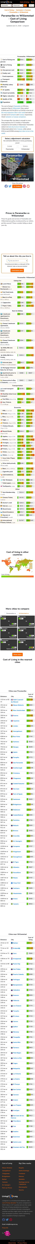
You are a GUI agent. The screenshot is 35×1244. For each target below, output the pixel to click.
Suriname (19, 10)
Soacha (21, 1190)
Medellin (22, 1179)
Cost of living (24, 2)
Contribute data (17, 270)
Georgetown (6, 1171)
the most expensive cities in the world (13, 113)
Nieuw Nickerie (7, 1168)
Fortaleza (22, 1174)
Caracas (5, 1182)
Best (32, 2)
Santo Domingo (24, 1171)
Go (25, 5)
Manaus (21, 1176)
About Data (12, 1243)
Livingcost (26, 26)
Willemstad (24, 12)
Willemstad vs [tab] (24, 613)
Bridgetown (6, 1176)
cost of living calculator (9, 1203)
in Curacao (19, 129)
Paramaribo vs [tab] (11, 613)
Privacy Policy (22, 1243)
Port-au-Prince (7, 1188)
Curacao (28, 10)
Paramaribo (14, 12)
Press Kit (5, 1228)
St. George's (6, 1185)
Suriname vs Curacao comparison (15, 117)
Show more (17, 654)
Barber (4, 1179)
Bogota (21, 1168)
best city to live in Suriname (16, 127)
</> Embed (17, 186)
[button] (6, 186)
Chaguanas (6, 1174)
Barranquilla (23, 1187)
